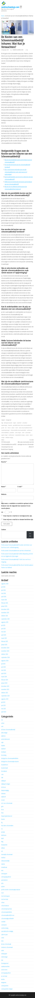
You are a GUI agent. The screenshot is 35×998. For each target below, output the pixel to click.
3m (2, 720)
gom (2, 806)
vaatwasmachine (5, 966)
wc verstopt (4, 976)
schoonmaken (27, 432)
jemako (3, 832)
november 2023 (5, 689)
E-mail (20, 487)
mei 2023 (3, 709)
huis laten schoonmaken (7, 825)
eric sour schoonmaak (6, 803)
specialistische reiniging (7, 931)
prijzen (3, 886)
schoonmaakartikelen (6, 912)
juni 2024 (3, 667)
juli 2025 (3, 625)
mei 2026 (3, 593)
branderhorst (4, 765)
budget (14, 423)
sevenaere (4, 925)
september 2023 (5, 696)
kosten (16, 428)
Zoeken (3, 529)
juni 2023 (3, 705)
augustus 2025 (4, 622)
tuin (2, 960)
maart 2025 (4, 638)
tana (2, 941)
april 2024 (3, 673)
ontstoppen (4, 874)
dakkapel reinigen (5, 784)
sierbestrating (4, 928)
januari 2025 (4, 645)
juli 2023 (3, 702)
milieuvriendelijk (5, 861)
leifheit (3, 848)
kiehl (2, 838)
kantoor (12, 428)
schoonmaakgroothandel (7, 918)
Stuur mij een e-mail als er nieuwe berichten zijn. (18, 519)
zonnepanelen (4, 986)
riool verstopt (4, 899)
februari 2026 (4, 603)
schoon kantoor (5, 906)
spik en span (4, 934)
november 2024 (5, 651)
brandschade (4, 768)
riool (2, 893)
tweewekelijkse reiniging (20, 435)
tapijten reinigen (4, 435)
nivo (2, 870)
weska (3, 979)
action (2, 723)
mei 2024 (3, 670)
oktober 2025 (4, 616)
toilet (2, 950)
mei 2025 (3, 632)
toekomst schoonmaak (7, 947)
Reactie (4, 462)
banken (3, 746)
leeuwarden (4, 845)
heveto (3, 819)
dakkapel (3, 781)
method (3, 858)
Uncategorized (8, 420)
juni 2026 (3, 590)
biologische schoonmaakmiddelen (9, 758)
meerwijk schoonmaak (6, 854)
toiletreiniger (4, 957)
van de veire (4, 970)
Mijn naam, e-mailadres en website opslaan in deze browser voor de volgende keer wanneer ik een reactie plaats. (17, 505)
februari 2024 (4, 680)
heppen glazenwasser (6, 816)
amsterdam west (5, 739)
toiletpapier (4, 954)
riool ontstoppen (5, 896)
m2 (2, 851)
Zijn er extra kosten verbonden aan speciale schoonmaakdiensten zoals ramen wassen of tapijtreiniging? (16, 172)
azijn (2, 742)
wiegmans (3, 982)
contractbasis (24, 423)
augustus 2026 (4, 584)
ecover (3, 800)
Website (3, 494)
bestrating (3, 755)
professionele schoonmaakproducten (10, 890)
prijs (2, 883)
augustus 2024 (4, 661)
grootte (2, 428)
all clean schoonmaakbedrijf (8, 730)
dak (2, 777)
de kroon (3, 787)
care (2, 774)
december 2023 (5, 686)
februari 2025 (4, 641)
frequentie (10, 425)
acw (2, 726)
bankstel (3, 749)
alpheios (3, 736)
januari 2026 (4, 606)
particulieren (4, 880)
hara (2, 813)
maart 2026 (4, 600)
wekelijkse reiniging (9, 437)
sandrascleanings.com (10, 7)
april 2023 (3, 712)
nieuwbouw (4, 867)
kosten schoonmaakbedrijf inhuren (25, 428)
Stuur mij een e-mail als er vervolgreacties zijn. (17, 516)
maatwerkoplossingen (5, 430)
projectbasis (12, 432)
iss (2, 829)
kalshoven (3, 835)
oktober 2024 (4, 654)
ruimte (23, 432)
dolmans (3, 793)
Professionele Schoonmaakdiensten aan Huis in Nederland (16, 550)
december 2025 (5, 609)
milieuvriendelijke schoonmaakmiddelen (18, 430)
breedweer (4, 771)
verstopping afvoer (6, 973)
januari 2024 (4, 683)
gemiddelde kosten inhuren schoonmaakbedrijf (22, 425)
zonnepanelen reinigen (7, 989)
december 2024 (5, 648)
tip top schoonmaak (6, 944)
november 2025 (5, 613)
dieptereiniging (4, 425)
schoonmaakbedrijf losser (7, 915)
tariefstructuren (11, 435)
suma (2, 938)
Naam (3, 487)
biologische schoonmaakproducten (10, 761)
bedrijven (3, 752)
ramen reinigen (18, 432)
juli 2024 (3, 664)
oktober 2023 (4, 693)
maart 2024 (4, 677)
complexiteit (19, 423)
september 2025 (5, 619)
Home (2, 16)
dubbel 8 (3, 797)
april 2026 (3, 596)
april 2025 (3, 635)
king (2, 842)
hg (1, 822)
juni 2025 (3, 629)
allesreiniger (4, 733)
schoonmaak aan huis (6, 909)
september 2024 (5, 657)
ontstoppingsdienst (6, 877)
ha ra (2, 809)
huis (6, 428)
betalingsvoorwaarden (8, 423)
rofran (2, 902)
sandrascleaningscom (18, 50)
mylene (3, 864)
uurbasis (27, 435)
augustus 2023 (4, 699)
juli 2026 (3, 587)
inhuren (9, 428)
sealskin (3, 922)
